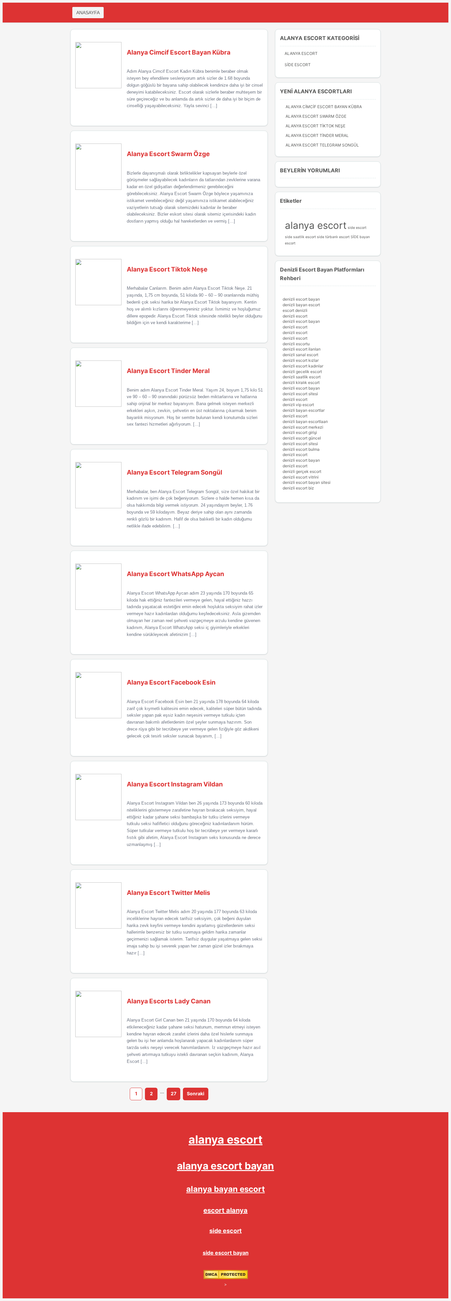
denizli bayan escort (301, 304)
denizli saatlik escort (302, 376)
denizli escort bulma (301, 449)
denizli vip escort (298, 404)
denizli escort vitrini (301, 477)
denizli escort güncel (302, 438)
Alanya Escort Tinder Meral (317, 135)
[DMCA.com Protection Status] (225, 1277)
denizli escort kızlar (301, 360)
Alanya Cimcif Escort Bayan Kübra (324, 106)
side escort (357, 228)
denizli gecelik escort (302, 371)
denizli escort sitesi (300, 393)
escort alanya (225, 1210)
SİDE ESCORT (298, 64)
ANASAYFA (88, 12)
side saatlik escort (300, 237)
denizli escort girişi (300, 432)
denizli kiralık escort (301, 382)
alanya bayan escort (225, 1189)
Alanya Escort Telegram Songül (322, 145)
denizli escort (295, 316)
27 (173, 1093)
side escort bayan (226, 1252)
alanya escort (316, 225)
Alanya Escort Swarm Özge (316, 116)
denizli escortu (296, 343)
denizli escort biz (298, 487)
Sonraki (195, 1093)
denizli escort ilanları (302, 349)
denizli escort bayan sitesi (306, 482)
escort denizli (295, 310)
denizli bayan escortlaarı (305, 421)
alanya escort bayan (225, 1166)
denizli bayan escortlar (304, 410)
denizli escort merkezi (303, 427)
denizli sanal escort (300, 354)
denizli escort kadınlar (303, 365)
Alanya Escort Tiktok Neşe (315, 125)
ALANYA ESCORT (301, 53)
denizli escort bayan (301, 299)
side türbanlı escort (333, 237)
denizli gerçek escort (302, 471)
